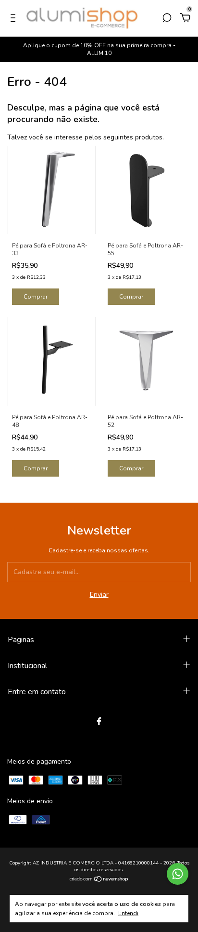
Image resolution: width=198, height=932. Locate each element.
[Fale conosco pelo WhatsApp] (177, 874)
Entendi (128, 913)
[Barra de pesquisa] (167, 19)
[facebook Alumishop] (99, 721)
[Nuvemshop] (99, 880)
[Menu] (14, 19)
